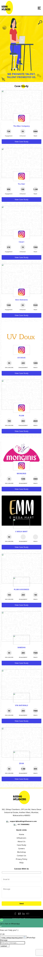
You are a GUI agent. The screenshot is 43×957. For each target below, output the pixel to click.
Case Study (21, 845)
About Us (21, 841)
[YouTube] (28, 913)
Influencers (21, 838)
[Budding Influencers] (7, 13)
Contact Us (21, 855)
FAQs (21, 863)
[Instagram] (19, 913)
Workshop (21, 852)
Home (21, 834)
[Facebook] (15, 913)
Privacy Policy (21, 859)
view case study (21, 141)
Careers (21, 848)
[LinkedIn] (23, 913)
